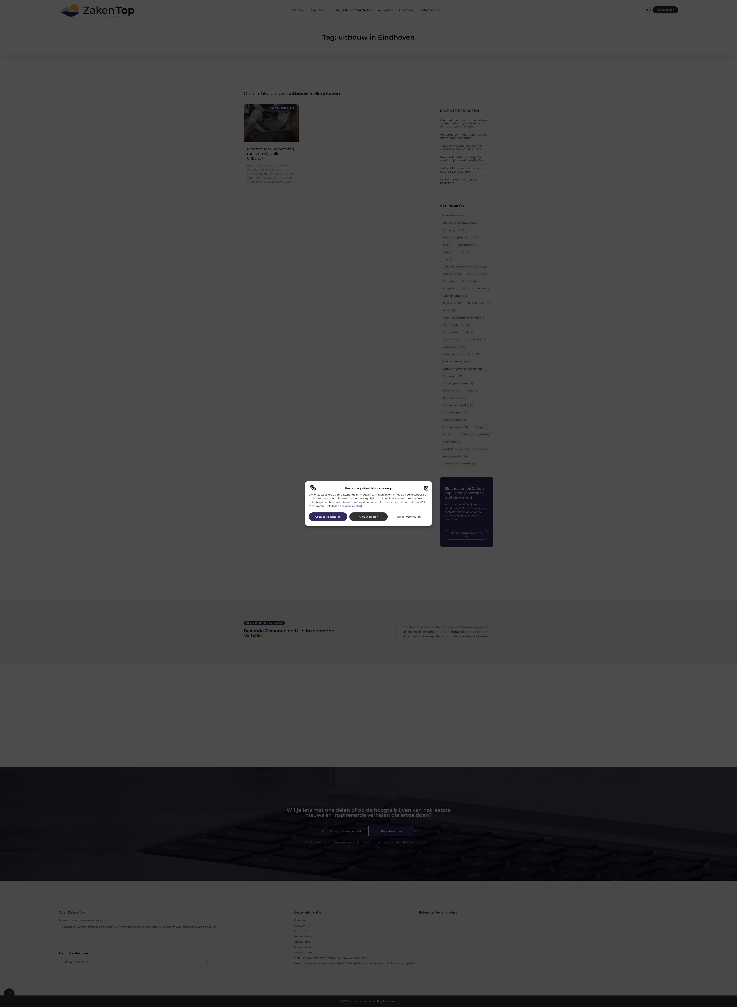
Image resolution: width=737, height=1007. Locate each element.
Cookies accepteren (328, 516)
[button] (426, 488)
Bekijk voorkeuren (409, 516)
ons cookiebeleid (351, 505)
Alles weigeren (368, 516)
